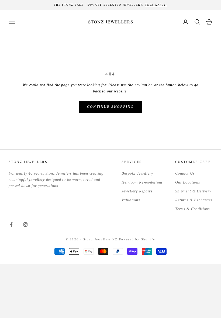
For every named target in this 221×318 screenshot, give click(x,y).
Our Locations (187, 182)
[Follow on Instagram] (25, 224)
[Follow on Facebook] (11, 224)
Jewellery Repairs (137, 191)
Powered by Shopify (137, 239)
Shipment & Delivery (193, 191)
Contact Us (184, 173)
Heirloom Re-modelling (142, 182)
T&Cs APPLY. (156, 4)
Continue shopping (110, 107)
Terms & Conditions (192, 209)
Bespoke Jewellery (137, 173)
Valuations (131, 200)
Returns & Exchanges (193, 200)
